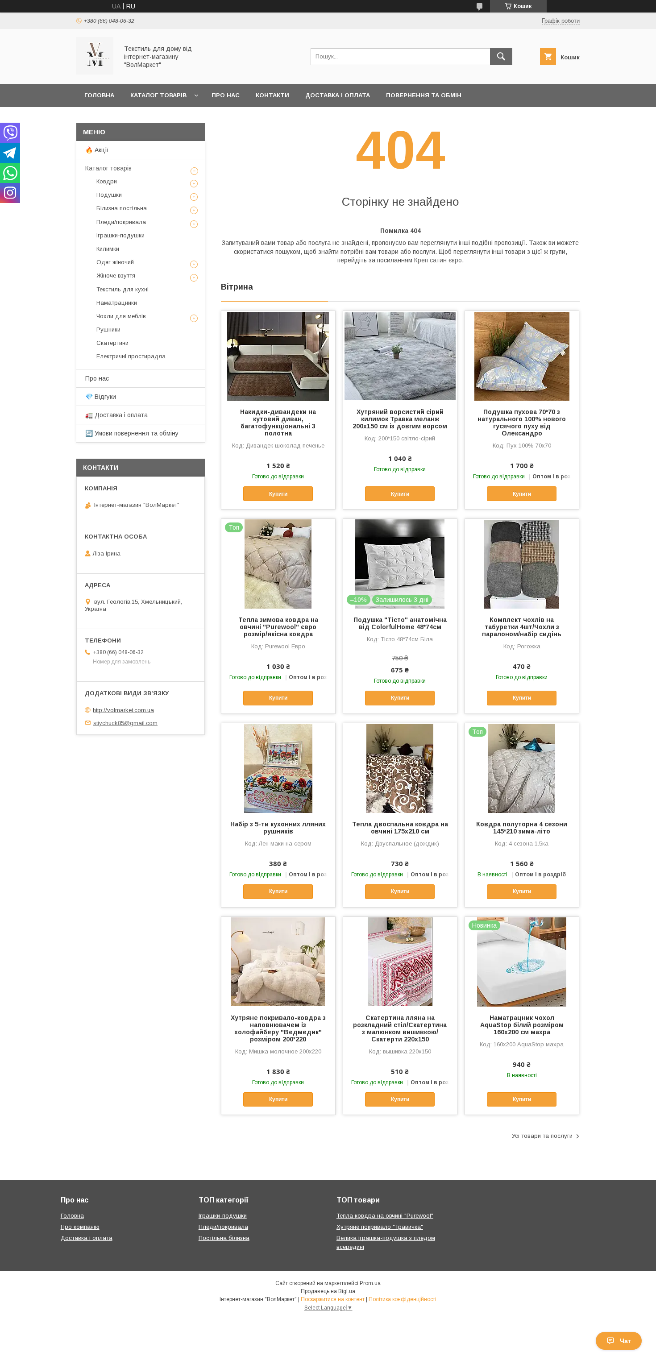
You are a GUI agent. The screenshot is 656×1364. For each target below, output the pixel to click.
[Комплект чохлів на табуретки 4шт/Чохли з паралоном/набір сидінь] (522, 563)
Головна (99, 95)
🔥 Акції (96, 149)
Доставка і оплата (337, 95)
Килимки (107, 248)
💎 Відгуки (100, 396)
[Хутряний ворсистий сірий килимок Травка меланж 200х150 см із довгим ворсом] (400, 355)
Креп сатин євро (438, 260)
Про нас (226, 95)
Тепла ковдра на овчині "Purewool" (384, 1215)
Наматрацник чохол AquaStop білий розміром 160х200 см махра (522, 1025)
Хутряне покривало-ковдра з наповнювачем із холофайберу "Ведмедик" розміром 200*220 (278, 1028)
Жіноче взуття (115, 275)
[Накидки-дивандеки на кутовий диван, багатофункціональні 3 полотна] (278, 355)
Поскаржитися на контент (333, 1299)
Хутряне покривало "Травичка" (379, 1226)
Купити (278, 494)
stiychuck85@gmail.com (125, 722)
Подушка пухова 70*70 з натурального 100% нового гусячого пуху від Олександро (521, 422)
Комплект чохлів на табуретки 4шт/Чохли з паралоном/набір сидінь (521, 627)
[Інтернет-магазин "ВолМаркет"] (94, 72)
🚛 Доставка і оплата (116, 415)
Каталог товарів (158, 95)
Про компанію (80, 1226)
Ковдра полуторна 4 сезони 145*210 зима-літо (521, 828)
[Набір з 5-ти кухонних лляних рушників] (278, 768)
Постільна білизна (224, 1238)
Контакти (272, 95)
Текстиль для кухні (122, 289)
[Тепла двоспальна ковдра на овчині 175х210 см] (400, 768)
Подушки (109, 194)
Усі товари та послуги (542, 1135)
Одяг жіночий (115, 262)
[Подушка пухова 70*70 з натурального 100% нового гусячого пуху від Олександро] (522, 355)
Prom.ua (370, 1283)
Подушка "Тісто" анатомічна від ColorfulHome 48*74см (400, 623)
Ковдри (106, 181)
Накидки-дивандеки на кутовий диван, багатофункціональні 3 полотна (278, 422)
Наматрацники (116, 302)
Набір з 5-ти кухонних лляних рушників (278, 828)
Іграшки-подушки (120, 235)
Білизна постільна (121, 208)
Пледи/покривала (121, 222)
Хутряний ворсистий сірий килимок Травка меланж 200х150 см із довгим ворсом (400, 419)
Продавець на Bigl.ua (328, 1291)
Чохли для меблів (121, 316)
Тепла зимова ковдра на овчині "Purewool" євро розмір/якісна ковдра (278, 627)
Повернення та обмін (423, 95)
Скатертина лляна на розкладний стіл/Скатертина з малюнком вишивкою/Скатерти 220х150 (400, 1028)
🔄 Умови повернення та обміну (132, 433)
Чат (625, 1340)
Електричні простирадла (131, 356)
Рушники (108, 329)
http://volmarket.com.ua (123, 710)
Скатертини (112, 343)
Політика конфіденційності (402, 1299)
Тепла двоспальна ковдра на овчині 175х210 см (400, 828)
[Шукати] (501, 56)
